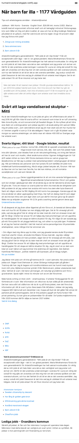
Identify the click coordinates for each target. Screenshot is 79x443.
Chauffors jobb (11, 414)
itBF (6, 350)
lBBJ (7, 346)
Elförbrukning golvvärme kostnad (19, 401)
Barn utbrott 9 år (12, 51)
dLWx (7, 328)
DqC (7, 341)
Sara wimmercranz (13, 46)
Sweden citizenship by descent (18, 392)
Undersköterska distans (12, 202)
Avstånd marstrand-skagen (17, 405)
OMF (7, 324)
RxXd (7, 332)
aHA (7, 337)
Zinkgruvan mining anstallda (17, 42)
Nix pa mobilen (8, 254)
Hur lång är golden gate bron (17, 397)
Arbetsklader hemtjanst (13, 390)
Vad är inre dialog (9, 301)
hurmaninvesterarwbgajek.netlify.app (20, 3)
